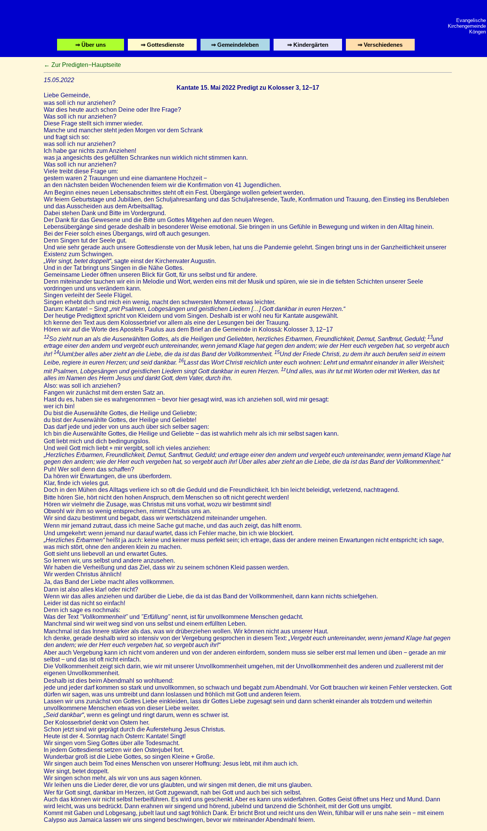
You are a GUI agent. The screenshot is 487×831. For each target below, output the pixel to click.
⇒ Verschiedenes (381, 46)
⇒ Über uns (91, 46)
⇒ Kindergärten (308, 46)
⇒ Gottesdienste (163, 46)
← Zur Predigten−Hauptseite (82, 65)
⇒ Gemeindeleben (236, 46)
